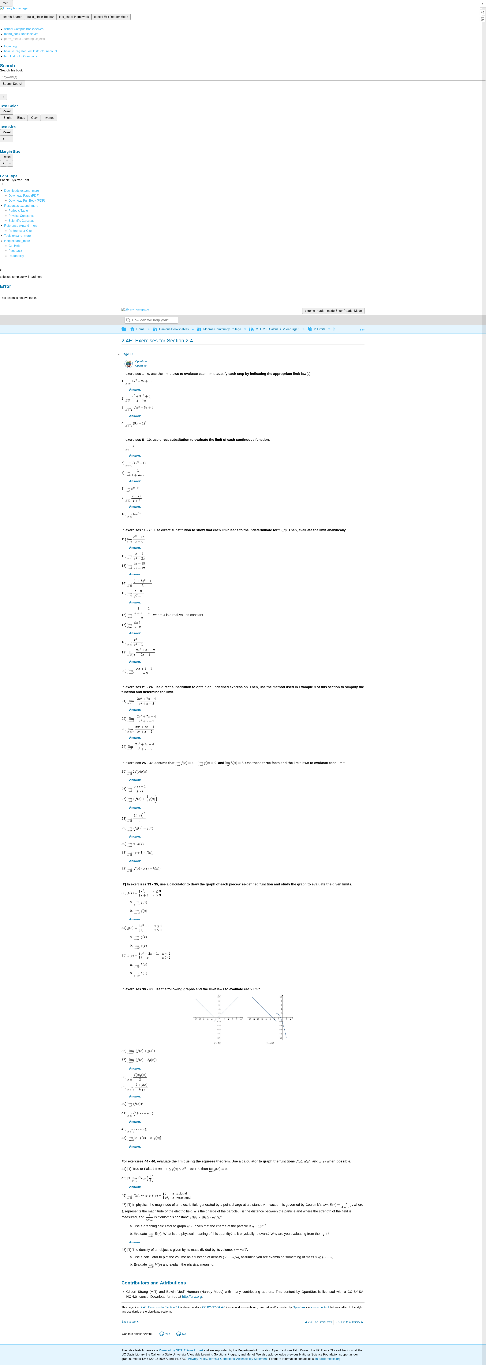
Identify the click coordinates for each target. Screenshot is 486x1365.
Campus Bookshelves (173, 329)
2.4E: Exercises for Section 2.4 (160, 1307)
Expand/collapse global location (362, 328)
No (184, 1334)
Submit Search (13, 83)
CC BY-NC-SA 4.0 (213, 1307)
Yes (167, 1334)
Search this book (11, 70)
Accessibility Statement (251, 1358)
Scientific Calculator (22, 220)
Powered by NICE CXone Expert (181, 1350)
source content (319, 1307)
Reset (7, 111)
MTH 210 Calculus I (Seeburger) (277, 329)
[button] (15, 250)
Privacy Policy (197, 1358)
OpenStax (141, 361)
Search (128, 320)
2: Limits (319, 329)
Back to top (129, 1321)
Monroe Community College (222, 329)
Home (140, 329)
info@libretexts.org (328, 1358)
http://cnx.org (192, 1296)
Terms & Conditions (221, 1358)
